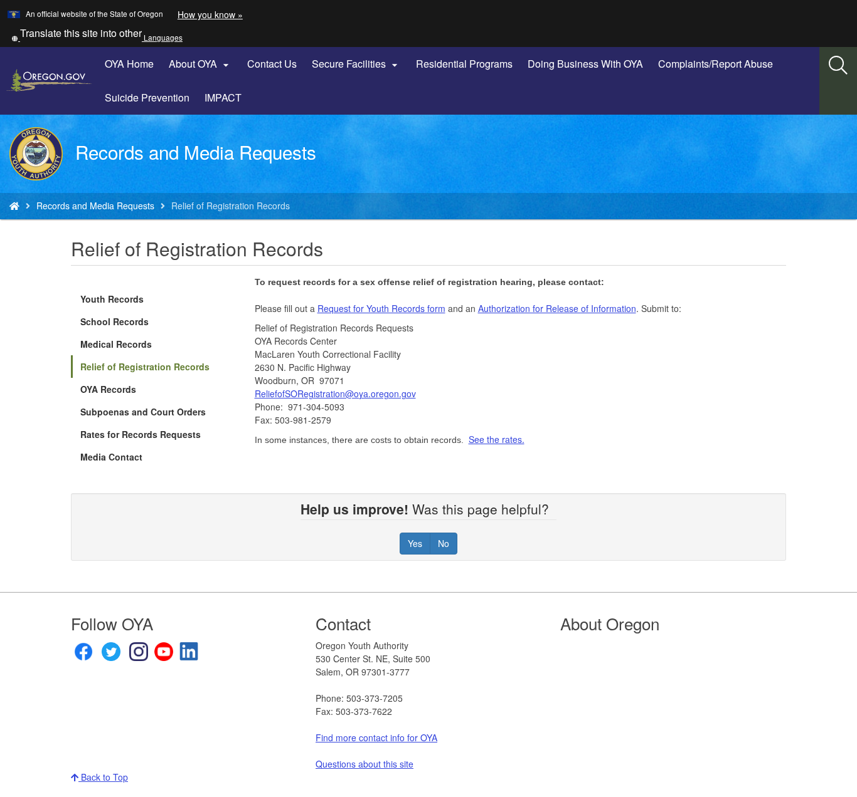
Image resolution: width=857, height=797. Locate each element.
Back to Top (103, 777)
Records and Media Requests (95, 205)
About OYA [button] (200, 63)
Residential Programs (464, 63)
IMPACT (223, 97)
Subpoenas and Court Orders (143, 411)
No (443, 543)
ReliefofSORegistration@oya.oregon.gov (335, 393)
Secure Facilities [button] (356, 63)
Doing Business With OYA (585, 63)
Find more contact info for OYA (376, 737)
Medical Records (116, 344)
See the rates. (496, 439)
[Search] (838, 66)
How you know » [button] (210, 14)
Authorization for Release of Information (557, 308)
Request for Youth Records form (381, 308)
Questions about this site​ (364, 764)
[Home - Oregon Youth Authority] (14, 205)
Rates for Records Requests (140, 434)
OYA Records (108, 389)
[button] (97, 37)
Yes (415, 543)
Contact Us (272, 63)
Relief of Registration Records (145, 366)
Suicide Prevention (147, 97)
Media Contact (111, 457)
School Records (114, 321)
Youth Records (112, 299)
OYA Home (129, 63)
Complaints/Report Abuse (715, 63)
